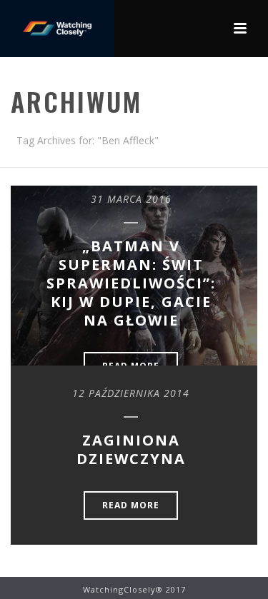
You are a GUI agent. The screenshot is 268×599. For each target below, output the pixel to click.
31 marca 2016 (131, 199)
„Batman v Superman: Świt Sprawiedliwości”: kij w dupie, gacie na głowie (131, 283)
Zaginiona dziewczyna (131, 449)
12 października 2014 (130, 393)
